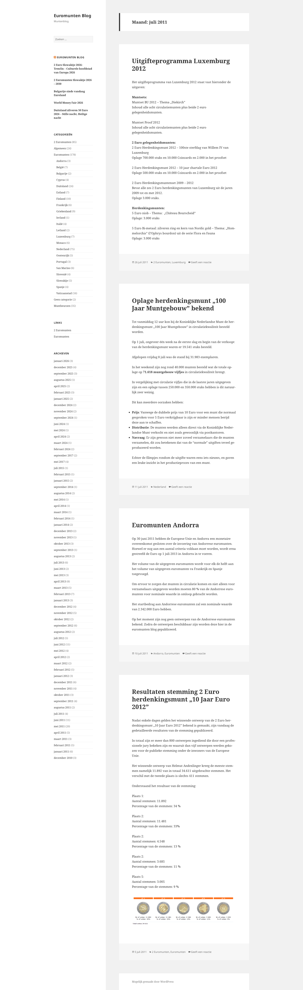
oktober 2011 (62, 695)
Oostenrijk (62, 255)
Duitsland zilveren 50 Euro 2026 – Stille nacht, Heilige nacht (71, 114)
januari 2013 (61, 600)
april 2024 (60, 436)
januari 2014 (61, 524)
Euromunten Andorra (165, 525)
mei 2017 (59, 462)
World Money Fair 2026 (68, 102)
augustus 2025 (62, 380)
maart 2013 (61, 587)
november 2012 (63, 613)
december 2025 (63, 367)
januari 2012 (61, 676)
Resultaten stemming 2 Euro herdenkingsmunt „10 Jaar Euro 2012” (181, 699)
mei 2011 (59, 726)
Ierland (60, 217)
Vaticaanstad (64, 293)
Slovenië (61, 274)
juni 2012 (59, 644)
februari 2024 (62, 449)
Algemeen (60, 148)
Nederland (62, 249)
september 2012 (63, 625)
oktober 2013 (62, 543)
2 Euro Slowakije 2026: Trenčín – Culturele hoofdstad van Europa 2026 (73, 68)
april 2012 (60, 657)
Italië (59, 224)
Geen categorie (63, 299)
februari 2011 (62, 745)
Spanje (60, 287)
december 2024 (63, 405)
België (60, 167)
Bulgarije (61, 173)
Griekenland (63, 211)
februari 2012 (62, 669)
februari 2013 (62, 594)
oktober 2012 (62, 619)
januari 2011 (61, 751)
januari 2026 (61, 361)
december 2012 (63, 606)
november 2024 (63, 411)
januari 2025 (61, 399)
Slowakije (62, 280)
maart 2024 (61, 443)
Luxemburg (63, 236)
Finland (60, 198)
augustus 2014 (62, 493)
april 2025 (60, 386)
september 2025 (63, 373)
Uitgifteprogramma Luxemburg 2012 (181, 64)
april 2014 (60, 506)
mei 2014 (59, 499)
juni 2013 (59, 569)
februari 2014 (62, 518)
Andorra (61, 161)
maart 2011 (61, 739)
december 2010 (63, 758)
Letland (61, 230)
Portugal (61, 261)
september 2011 (63, 701)
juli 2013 (59, 562)
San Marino (63, 268)
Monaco (61, 243)
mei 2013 (59, 575)
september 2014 (63, 487)
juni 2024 (59, 424)
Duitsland (62, 186)
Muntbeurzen (62, 306)
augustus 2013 (62, 556)
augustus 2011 (62, 707)
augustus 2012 (62, 632)
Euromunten (61, 154)
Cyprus (60, 180)
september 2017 (63, 455)
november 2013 (63, 537)
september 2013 (63, 550)
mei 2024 (59, 430)
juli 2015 (59, 468)
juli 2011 (59, 713)
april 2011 (60, 732)
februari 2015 (62, 474)
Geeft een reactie (201, 262)
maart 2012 (61, 663)
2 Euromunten (62, 142)
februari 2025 (62, 392)
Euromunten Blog (72, 15)
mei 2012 (59, 650)
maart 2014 (61, 512)
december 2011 (63, 682)
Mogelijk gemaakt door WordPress (153, 981)
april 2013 (60, 581)
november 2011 (63, 688)
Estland (60, 192)
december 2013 (63, 531)
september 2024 (63, 417)
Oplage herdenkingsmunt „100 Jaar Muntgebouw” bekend (179, 304)
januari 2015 (61, 480)
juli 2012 (59, 638)
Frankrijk (62, 205)
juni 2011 (59, 720)
